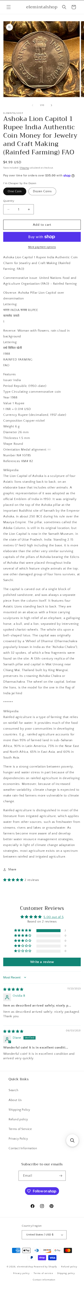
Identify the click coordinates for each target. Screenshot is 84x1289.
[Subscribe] (60, 1176)
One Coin (15, 191)
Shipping (24, 168)
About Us (15, 1100)
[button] (8, 7)
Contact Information (23, 1148)
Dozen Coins (42, 191)
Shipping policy (66, 1273)
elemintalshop (25, 1266)
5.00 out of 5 (54, 917)
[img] (13, 989)
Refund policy (18, 1119)
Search (14, 1090)
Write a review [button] (42, 962)
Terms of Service (20, 1129)
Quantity (8, 200)
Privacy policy (21, 1273)
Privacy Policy (18, 1138)
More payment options (42, 247)
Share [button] (12, 869)
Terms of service (43, 1273)
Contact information (44, 1279)
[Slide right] (51, 105)
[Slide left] (32, 105)
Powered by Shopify (45, 1266)
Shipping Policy (19, 1110)
